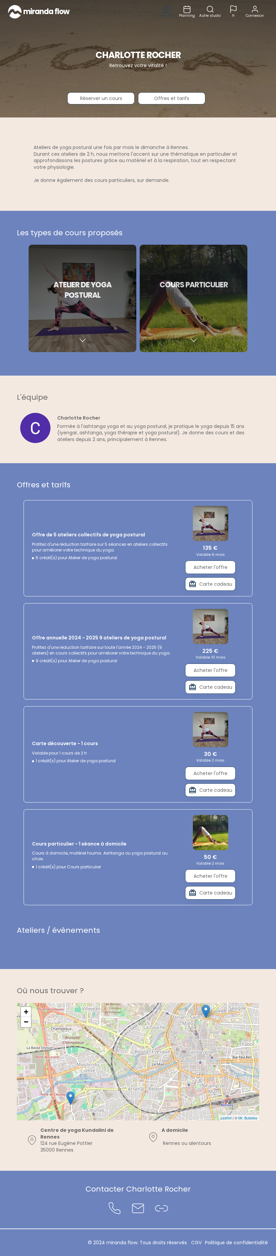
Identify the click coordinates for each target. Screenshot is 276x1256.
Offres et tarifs (171, 98)
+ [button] (26, 1012)
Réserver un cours (101, 98)
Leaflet (226, 1117)
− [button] (26, 1022)
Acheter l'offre (211, 567)
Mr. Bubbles (247, 1117)
